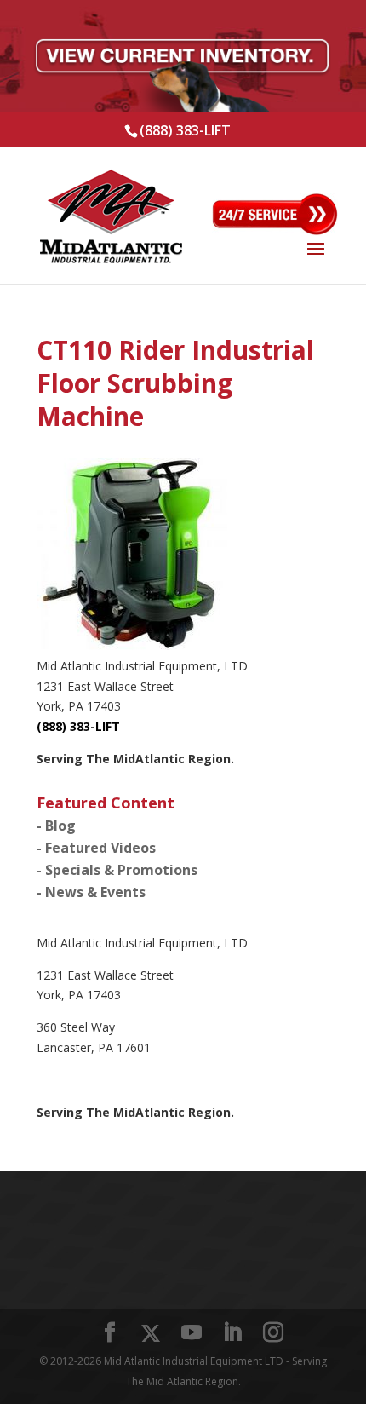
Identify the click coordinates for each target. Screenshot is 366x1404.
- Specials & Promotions (117, 869)
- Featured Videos (96, 847)
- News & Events (91, 892)
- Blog (56, 825)
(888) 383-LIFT (185, 130)
